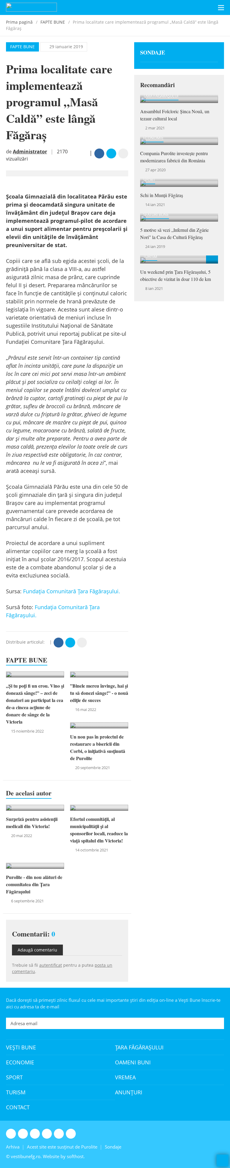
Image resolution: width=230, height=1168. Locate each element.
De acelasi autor (29, 793)
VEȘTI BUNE (21, 1047)
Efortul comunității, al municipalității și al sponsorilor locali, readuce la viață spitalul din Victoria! (99, 830)
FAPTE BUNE (52, 22)
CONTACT (18, 1107)
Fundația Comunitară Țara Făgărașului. (72, 591)
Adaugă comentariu (37, 950)
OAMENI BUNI (133, 1062)
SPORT (149, 179)
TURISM (150, 256)
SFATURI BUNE (156, 214)
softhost (75, 1156)
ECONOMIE (153, 137)
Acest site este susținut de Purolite (62, 1147)
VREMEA (125, 1077)
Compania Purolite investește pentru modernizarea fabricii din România (174, 157)
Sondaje (152, 52)
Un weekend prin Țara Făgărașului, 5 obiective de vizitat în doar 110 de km (175, 275)
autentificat (50, 965)
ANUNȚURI (128, 1092)
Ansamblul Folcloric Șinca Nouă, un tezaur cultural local (174, 115)
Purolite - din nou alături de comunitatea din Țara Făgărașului (34, 884)
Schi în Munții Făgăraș (161, 195)
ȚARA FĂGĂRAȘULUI (160, 96)
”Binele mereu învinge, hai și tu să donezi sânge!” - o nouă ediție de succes (99, 692)
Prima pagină (19, 22)
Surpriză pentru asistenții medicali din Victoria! (32, 823)
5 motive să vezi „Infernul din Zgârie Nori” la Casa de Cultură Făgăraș (174, 233)
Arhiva (12, 1147)
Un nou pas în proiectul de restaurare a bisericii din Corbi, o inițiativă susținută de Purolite (97, 747)
